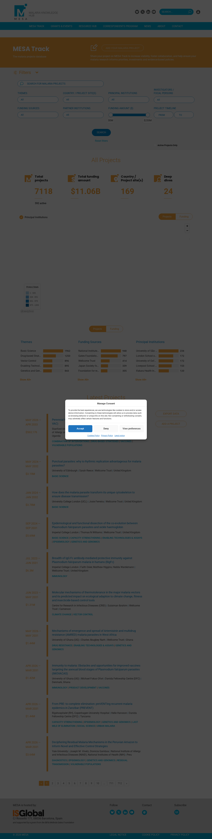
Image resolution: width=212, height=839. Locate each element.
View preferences (132, 428)
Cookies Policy (93, 435)
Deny (106, 428)
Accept (80, 428)
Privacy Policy (107, 435)
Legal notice (120, 435)
